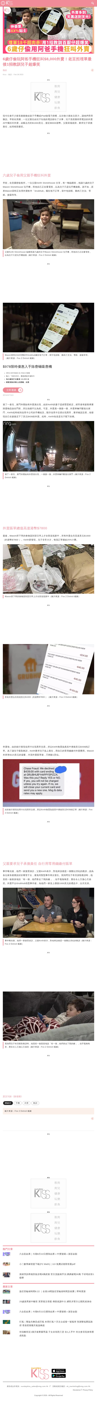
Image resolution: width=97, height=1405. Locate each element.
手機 (18, 1103)
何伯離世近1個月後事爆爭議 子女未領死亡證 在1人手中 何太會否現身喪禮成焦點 (56, 1334)
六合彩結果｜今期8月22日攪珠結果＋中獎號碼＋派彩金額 (48, 1254)
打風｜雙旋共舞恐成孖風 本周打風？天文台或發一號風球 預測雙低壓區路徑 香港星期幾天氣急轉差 (56, 1324)
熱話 (5, 70)
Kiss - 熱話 (7, 74)
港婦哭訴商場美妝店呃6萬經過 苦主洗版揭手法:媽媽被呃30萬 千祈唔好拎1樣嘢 (56, 1276)
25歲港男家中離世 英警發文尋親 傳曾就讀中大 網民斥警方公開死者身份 (55, 1301)
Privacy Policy (88, 1390)
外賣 (26, 1103)
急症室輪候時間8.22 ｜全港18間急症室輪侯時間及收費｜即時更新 (52, 1291)
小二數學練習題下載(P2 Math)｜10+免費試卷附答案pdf (47, 1264)
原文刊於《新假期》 (13, 1096)
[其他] (92, 71)
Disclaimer (77, 1390)
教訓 (35, 1103)
